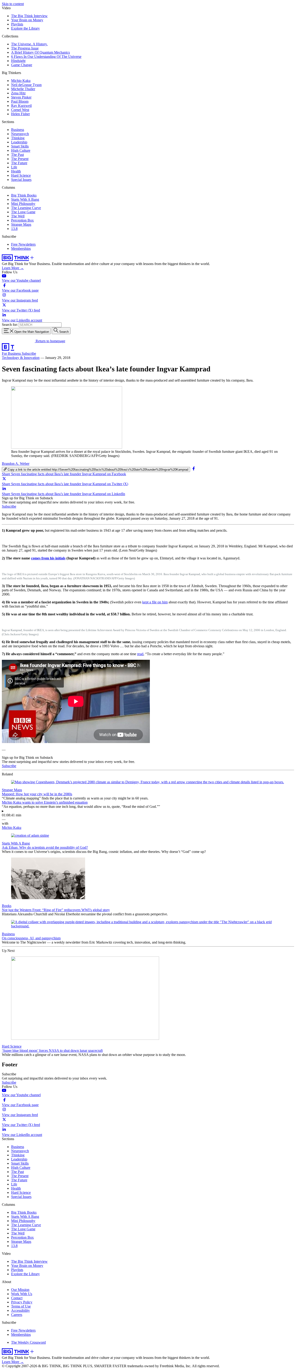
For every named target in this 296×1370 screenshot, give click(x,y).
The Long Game (23, 212)
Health (16, 171)
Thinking (18, 138)
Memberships (21, 248)
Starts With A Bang (25, 199)
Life (14, 167)
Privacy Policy (21, 1302)
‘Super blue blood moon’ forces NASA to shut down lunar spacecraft (52, 1050)
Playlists (17, 24)
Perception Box (22, 220)
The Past (17, 155)
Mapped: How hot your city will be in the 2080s (37, 794)
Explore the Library (25, 28)
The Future (19, 163)
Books (6, 906)
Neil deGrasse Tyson (26, 85)
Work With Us (21, 1294)
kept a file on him (155, 602)
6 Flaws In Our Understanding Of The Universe (46, 57)
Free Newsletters (23, 244)
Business (17, 130)
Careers (16, 1315)
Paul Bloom (19, 101)
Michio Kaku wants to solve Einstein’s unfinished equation (45, 802)
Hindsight (18, 61)
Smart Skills (20, 146)
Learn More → (13, 268)
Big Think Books (24, 195)
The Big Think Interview (29, 16)
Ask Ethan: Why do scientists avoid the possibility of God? (45, 847)
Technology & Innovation (21, 358)
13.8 (14, 229)
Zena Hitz (18, 93)
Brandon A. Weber (15, 464)
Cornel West (20, 110)
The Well (18, 216)
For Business (12, 353)
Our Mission (20, 1290)
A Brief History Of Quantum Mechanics (40, 52)
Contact (16, 1298)
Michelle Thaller (23, 89)
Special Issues (21, 180)
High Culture (20, 150)
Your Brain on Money (27, 20)
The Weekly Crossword (28, 1342)
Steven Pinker (21, 97)
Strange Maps (21, 224)
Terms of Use (21, 1306)
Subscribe (29, 353)
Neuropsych (20, 134)
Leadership (19, 142)
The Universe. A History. (29, 44)
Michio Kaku (21, 81)
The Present (19, 159)
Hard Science (21, 175)
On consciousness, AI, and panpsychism (31, 938)
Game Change (21, 65)
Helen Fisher (20, 114)
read (140, 654)
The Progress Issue (25, 48)
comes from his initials (48, 558)
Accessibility (20, 1310)
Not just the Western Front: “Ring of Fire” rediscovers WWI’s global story (56, 910)
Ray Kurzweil (21, 106)
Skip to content (13, 4)
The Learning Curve (26, 208)
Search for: (10, 325)
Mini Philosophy (23, 204)
